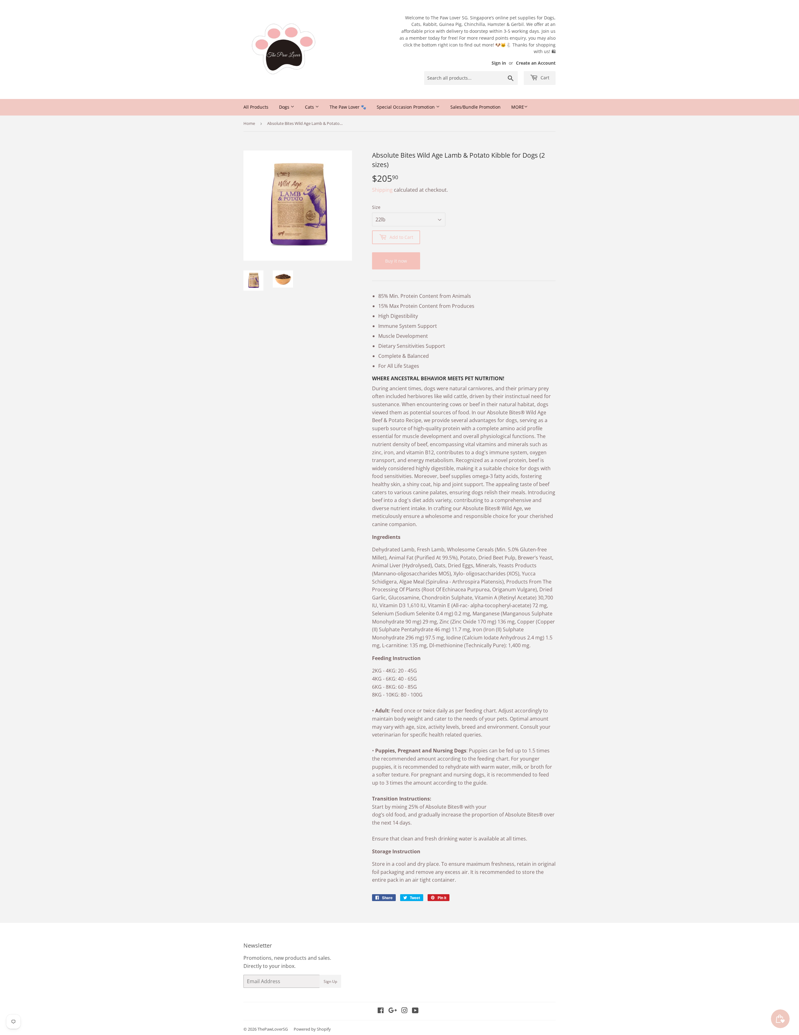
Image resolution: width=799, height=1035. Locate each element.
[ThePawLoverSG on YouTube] (415, 1011)
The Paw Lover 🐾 (348, 107)
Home (249, 123)
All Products (255, 107)
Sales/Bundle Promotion (475, 107)
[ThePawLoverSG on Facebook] (380, 1011)
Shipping (382, 189)
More (517, 107)
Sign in (499, 63)
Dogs (285, 107)
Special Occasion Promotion (406, 107)
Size (376, 207)
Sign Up (330, 981)
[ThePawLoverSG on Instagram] (404, 1011)
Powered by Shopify (312, 1029)
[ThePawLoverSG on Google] (392, 1011)
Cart (544, 78)
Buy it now (396, 261)
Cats (310, 107)
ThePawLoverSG (272, 1029)
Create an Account (536, 63)
